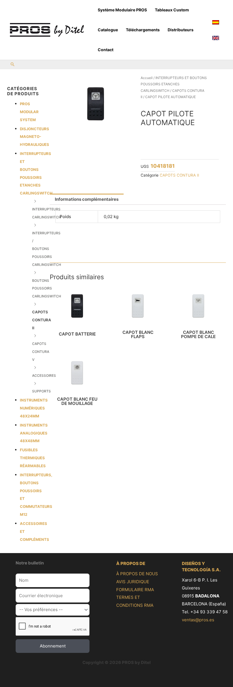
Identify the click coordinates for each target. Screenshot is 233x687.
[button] (12, 65)
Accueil (147, 78)
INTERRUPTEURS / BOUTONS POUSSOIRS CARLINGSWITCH (46, 249)
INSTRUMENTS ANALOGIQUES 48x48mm (34, 433)
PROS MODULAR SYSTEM (29, 112)
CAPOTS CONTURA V (40, 352)
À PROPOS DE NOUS (137, 573)
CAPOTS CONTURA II (41, 320)
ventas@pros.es (198, 619)
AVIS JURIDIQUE (132, 581)
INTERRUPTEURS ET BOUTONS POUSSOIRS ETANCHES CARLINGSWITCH (174, 84)
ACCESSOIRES (44, 375)
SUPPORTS (41, 391)
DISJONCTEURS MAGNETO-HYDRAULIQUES (34, 137)
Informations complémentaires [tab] (86, 199)
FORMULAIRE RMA (135, 589)
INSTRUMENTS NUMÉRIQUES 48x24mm (34, 408)
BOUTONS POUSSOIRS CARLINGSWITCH (46, 288)
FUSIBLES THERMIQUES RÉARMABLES (33, 458)
